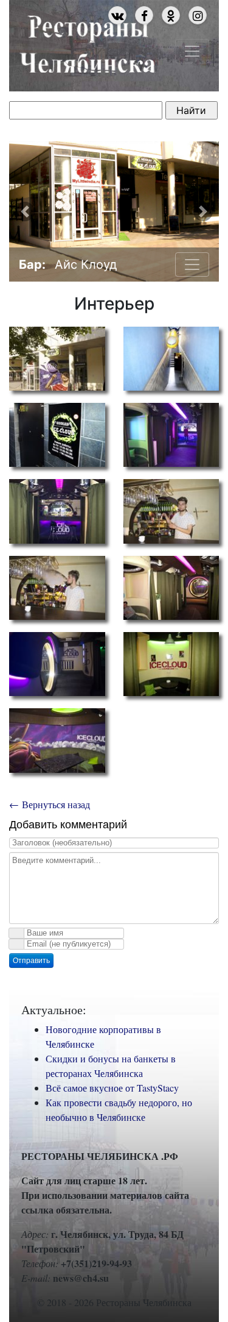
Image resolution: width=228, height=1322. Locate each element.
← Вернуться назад (49, 804)
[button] (25, 211)
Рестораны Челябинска (87, 42)
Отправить (31, 960)
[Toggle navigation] (192, 51)
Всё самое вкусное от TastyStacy (112, 1087)
